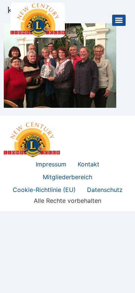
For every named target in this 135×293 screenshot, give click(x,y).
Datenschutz (105, 189)
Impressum (51, 164)
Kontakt (88, 164)
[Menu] (119, 20)
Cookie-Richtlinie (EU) (44, 189)
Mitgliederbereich (67, 177)
